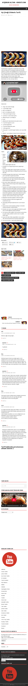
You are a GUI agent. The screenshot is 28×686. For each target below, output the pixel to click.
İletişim (2, 628)
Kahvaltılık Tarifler (5, 602)
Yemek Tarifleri (4, 571)
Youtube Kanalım (4, 623)
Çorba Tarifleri (4, 573)
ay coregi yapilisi (6, 275)
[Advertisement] (14, 34)
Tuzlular (3, 597)
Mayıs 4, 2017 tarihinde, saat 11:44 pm (7, 392)
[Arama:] (14, 486)
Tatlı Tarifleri (4, 606)
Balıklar (2, 584)
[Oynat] (3, 505)
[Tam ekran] (25, 505)
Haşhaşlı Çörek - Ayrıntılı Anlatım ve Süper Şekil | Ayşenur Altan (6, 258)
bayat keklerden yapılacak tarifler (10, 277)
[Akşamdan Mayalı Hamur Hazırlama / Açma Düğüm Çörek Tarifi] (18, 253)
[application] (14, 500)
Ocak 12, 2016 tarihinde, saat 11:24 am (8, 333)
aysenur (11, 15)
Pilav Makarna (4, 582)
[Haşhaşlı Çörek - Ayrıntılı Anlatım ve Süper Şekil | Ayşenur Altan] (6, 253)
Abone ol (3, 640)
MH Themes (12, 684)
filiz (2, 354)
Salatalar (3, 587)
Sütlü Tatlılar (4, 610)
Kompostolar (4, 591)
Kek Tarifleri (3, 615)
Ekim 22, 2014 (4, 15)
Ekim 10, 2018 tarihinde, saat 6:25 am (7, 406)
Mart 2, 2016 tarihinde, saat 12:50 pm (8, 372)
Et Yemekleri (4, 578)
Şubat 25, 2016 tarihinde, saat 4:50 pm (8, 355)
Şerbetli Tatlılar (4, 608)
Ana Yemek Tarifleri (5, 576)
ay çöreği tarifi (20, 272)
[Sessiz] (23, 505)
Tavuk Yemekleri (4, 580)
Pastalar (3, 617)
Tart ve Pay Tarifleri (5, 619)
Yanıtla (4, 338)
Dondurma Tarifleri (5, 613)
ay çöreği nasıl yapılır (10, 272)
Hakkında (3, 569)
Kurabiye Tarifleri (4, 621)
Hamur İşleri (3, 593)
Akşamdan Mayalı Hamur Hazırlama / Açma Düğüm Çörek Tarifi (18, 258)
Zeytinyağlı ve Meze (5, 589)
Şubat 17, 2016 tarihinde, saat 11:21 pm (9, 344)
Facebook (3, 626)
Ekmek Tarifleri (4, 604)
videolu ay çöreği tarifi (7, 280)
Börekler (3, 595)
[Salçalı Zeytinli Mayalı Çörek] (6, 264)
